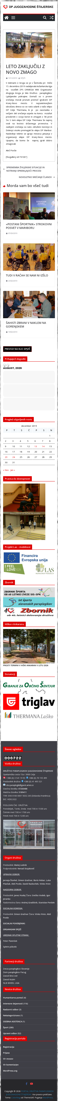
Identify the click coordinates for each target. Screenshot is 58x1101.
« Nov (6, 470)
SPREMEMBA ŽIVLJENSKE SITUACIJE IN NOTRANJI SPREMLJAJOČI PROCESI (25, 169)
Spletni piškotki (10, 946)
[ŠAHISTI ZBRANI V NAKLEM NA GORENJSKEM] (29, 292)
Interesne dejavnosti (13, 1003)
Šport (9, 60)
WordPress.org (10, 1070)
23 (6, 457)
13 (35, 446)
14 (43, 446)
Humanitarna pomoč (13, 997)
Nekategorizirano (11, 1015)
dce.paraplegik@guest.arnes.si (20, 785)
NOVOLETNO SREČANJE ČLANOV (35, 177)
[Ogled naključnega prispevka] (51, 17)
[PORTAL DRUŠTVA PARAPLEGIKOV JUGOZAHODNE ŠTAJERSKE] (6, 17)
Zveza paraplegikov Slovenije (16, 968)
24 (13, 457)
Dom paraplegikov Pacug (14, 972)
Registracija (8, 1047)
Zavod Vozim (9, 979)
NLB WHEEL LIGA (11, 983)
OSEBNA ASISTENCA (12, 1021)
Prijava (6, 1052)
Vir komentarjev (10, 1064)
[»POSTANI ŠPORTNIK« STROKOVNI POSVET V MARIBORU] (29, 194)
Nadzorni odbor (10, 1009)
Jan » (12, 470)
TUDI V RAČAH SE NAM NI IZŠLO (27, 275)
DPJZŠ (23, 78)
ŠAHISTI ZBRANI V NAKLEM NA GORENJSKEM (26, 324)
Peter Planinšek (10, 941)
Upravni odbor (10, 1033)
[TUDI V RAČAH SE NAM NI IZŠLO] (29, 245)
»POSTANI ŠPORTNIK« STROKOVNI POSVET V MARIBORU (29, 226)
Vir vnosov (8, 1058)
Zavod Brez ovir (10, 975)
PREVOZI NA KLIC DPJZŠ (17, 348)
